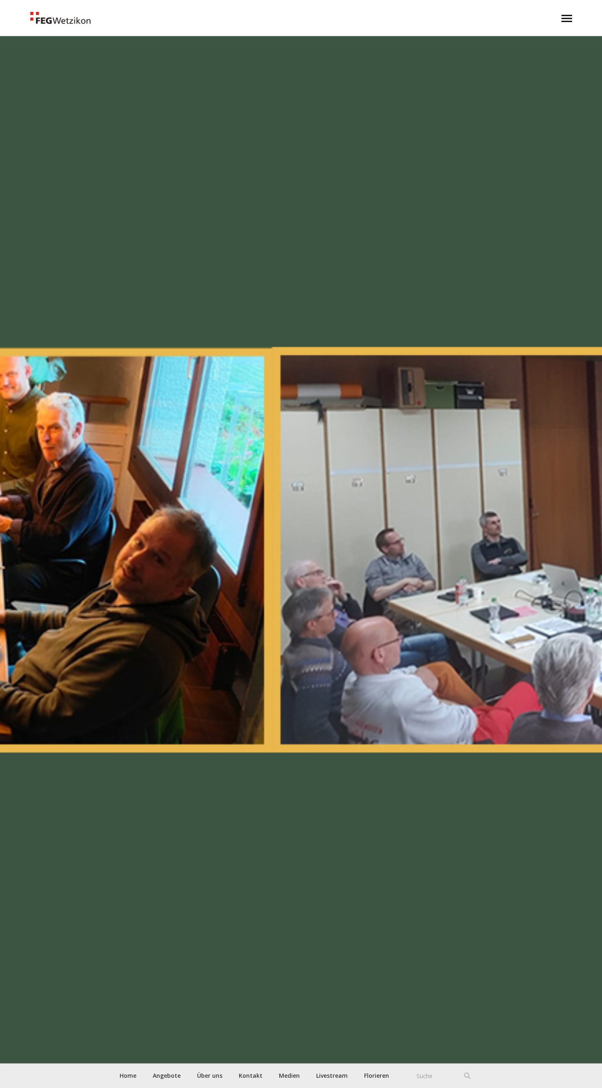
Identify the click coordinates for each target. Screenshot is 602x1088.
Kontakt (251, 1075)
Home (128, 1075)
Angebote (167, 1075)
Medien (289, 1075)
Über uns (209, 1075)
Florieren (376, 1075)
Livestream (332, 1075)
